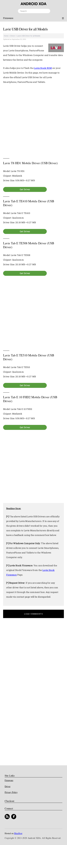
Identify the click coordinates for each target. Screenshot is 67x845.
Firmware (8, 18)
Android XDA (33, 4)
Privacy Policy (11, 792)
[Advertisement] (33, 121)
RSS (7, 816)
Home (6, 36)
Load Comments (33, 614)
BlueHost (18, 833)
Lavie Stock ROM (43, 68)
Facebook (13, 816)
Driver (12, 36)
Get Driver (25, 189)
